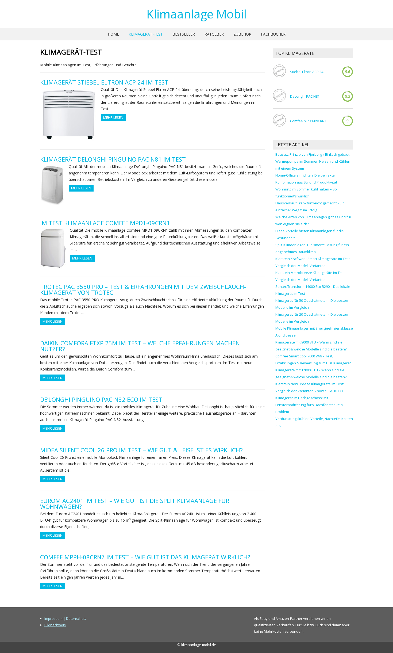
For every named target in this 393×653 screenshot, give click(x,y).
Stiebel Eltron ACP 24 (306, 71)
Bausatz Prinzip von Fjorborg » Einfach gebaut (312, 154)
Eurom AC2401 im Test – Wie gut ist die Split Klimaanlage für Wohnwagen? (134, 503)
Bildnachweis (55, 625)
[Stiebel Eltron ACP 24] (279, 71)
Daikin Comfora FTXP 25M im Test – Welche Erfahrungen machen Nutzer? (140, 346)
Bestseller (183, 34)
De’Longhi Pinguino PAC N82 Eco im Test (101, 399)
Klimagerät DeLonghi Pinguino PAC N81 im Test (113, 159)
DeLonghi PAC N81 (304, 96)
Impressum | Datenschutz (65, 618)
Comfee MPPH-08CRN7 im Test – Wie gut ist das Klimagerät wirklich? (145, 557)
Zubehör (242, 34)
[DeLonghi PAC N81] (279, 96)
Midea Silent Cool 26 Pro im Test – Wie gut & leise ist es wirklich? (141, 450)
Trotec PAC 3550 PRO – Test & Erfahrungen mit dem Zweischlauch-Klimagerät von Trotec (143, 289)
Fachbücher (273, 34)
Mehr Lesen (113, 117)
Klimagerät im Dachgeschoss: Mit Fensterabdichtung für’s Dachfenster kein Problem (309, 404)
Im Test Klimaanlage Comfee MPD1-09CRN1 (105, 223)
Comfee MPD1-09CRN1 (308, 121)
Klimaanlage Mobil (196, 14)
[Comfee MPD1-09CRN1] (279, 121)
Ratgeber (214, 34)
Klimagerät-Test (146, 34)
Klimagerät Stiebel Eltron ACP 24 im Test (104, 82)
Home (113, 34)
